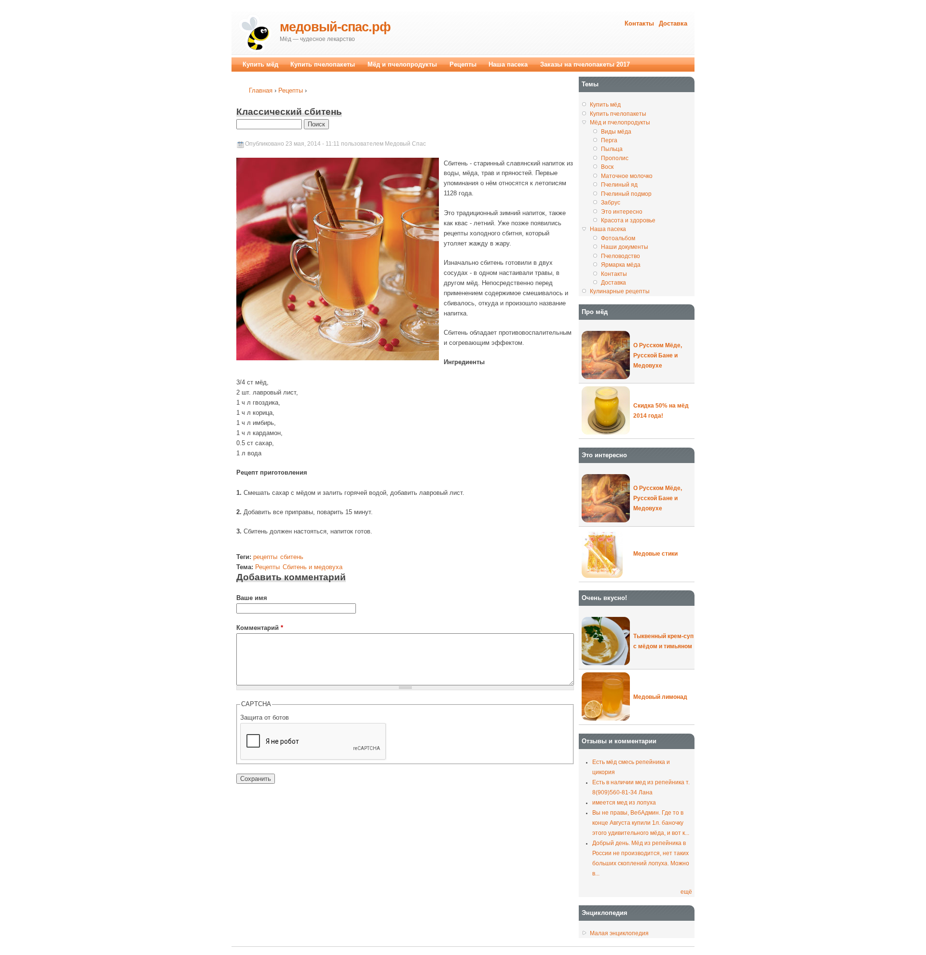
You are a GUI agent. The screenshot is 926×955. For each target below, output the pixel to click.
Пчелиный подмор (626, 194)
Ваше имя (251, 597)
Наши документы (624, 247)
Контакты (639, 23)
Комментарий (259, 627)
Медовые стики (655, 554)
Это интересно (621, 212)
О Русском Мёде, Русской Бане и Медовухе (657, 355)
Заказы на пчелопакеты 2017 (585, 64)
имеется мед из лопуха (624, 802)
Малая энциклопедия (619, 933)
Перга (609, 140)
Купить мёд (260, 64)
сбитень (291, 556)
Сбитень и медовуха (312, 567)
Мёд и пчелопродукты (402, 64)
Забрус (610, 202)
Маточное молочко (627, 176)
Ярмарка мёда (620, 265)
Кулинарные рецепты (620, 291)
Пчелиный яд (619, 185)
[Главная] (255, 33)
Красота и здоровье (628, 220)
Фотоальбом (618, 238)
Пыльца (612, 149)
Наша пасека (508, 64)
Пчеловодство (620, 256)
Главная (260, 90)
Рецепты (290, 90)
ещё (686, 892)
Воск (607, 167)
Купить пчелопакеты (322, 64)
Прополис (614, 158)
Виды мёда (616, 132)
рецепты (265, 556)
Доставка (673, 23)
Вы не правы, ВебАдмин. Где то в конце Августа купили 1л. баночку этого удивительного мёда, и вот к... (640, 823)
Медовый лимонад (660, 697)
